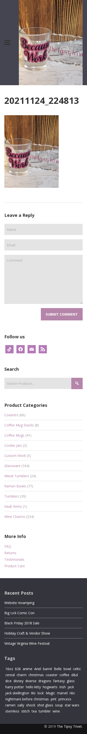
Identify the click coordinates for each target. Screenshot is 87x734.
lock (40, 693)
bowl (67, 668)
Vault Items (13, 506)
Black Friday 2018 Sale (21, 623)
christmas (36, 675)
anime (27, 668)
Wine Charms (14, 516)
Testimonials (14, 559)
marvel (62, 693)
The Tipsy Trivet (69, 726)
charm (22, 675)
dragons (44, 681)
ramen (10, 705)
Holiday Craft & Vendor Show (27, 633)
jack (71, 687)
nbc (72, 693)
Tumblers (11, 496)
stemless (12, 711)
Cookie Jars (13, 445)
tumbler (45, 711)
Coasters (11, 415)
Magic (50, 693)
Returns (10, 553)
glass (71, 681)
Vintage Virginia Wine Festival (27, 643)
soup (59, 705)
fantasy (59, 681)
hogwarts (50, 687)
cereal (10, 675)
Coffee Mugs (14, 435)
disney (18, 681)
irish (62, 687)
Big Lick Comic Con (19, 613)
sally (20, 705)
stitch (25, 711)
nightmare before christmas (27, 699)
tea (34, 711)
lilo (33, 693)
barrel (47, 668)
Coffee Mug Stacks (19, 425)
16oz (9, 668)
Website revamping (19, 602)
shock (30, 705)
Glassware (12, 465)
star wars (72, 705)
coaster (52, 675)
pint (54, 699)
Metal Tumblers (16, 476)
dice (8, 681)
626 (18, 668)
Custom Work (15, 455)
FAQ (7, 546)
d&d (74, 675)
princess (64, 699)
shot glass (45, 705)
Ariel (37, 668)
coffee (64, 675)
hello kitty (33, 687)
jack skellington (17, 693)
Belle (58, 668)
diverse (30, 681)
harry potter (14, 687)
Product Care (14, 566)
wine (56, 711)
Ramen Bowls (15, 486)
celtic (77, 668)
